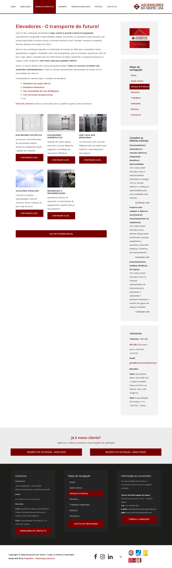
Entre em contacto (24, 103)
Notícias (98, 7)
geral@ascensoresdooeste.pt (143, 363)
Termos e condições (138, 519)
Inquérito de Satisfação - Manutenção (125, 452)
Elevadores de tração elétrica (37, 83)
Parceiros (62, 7)
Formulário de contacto (33, 530)
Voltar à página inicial (61, 233)
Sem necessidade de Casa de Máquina (41, 91)
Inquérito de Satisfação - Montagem (46, 452)
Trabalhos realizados (80, 7)
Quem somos (25, 7)
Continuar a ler (142, 202)
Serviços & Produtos (44, 7)
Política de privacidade (86, 523)
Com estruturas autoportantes (38, 94)
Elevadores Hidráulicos (33, 87)
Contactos (112, 7)
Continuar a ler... (29, 157)
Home (13, 7)
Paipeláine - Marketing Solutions (39, 558)
